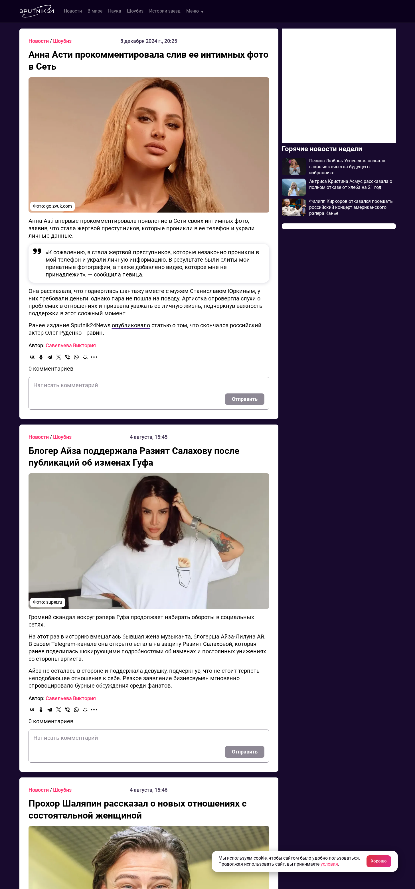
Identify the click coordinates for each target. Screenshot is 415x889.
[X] (58, 357)
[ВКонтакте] (32, 357)
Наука (114, 11)
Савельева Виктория (71, 345)
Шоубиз (135, 11)
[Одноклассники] (40, 357)
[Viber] (67, 357)
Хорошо (379, 861)
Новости (73, 11)
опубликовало (131, 325)
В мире (95, 11)
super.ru (54, 602)
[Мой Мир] (85, 357)
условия (329, 864)
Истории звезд (165, 11)
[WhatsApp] (76, 357)
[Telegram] (49, 357)
